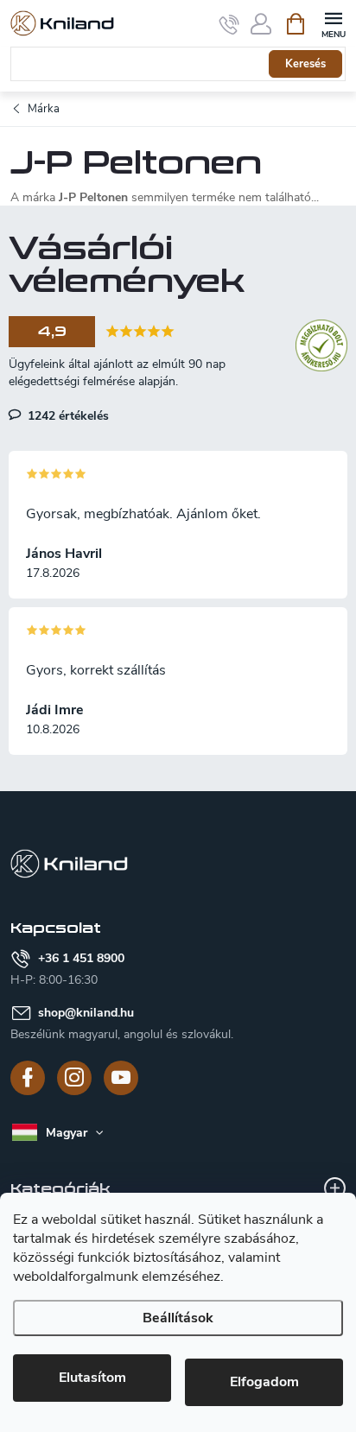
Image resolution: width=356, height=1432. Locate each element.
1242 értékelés (66, 415)
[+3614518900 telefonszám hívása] (229, 24)
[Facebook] (27, 1078)
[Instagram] (74, 1078)
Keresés (305, 64)
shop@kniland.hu (86, 1012)
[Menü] (333, 23)
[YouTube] (121, 1078)
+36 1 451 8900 (81, 958)
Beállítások (178, 1317)
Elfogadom (264, 1381)
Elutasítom (92, 1377)
